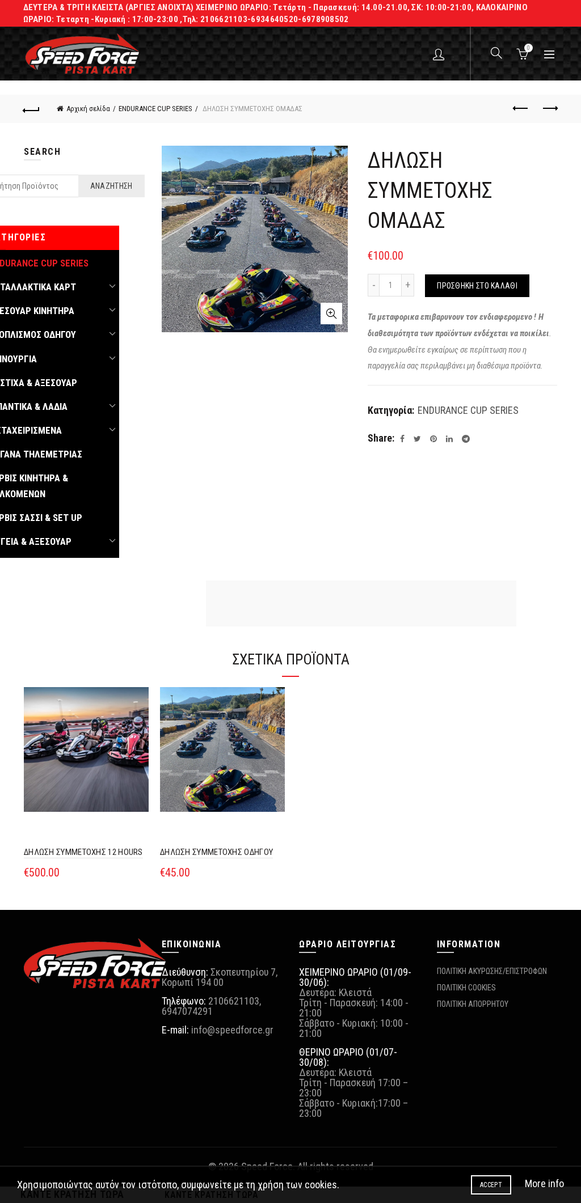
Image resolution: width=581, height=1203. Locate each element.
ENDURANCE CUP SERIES (155, 108)
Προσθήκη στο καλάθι (477, 285)
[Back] (32, 109)
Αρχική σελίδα (88, 108)
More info (544, 1183)
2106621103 (233, 1001)
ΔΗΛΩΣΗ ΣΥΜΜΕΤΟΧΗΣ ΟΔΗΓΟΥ (216, 852)
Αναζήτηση (111, 185)
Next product (549, 109)
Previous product (521, 109)
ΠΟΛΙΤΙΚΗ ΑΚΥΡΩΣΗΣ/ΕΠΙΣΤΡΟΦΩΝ (492, 971)
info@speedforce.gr (232, 1030)
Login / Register (440, 53)
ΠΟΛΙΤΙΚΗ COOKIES (466, 987)
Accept (491, 1185)
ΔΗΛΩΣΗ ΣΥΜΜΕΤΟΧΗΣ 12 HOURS (83, 852)
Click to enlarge (331, 313)
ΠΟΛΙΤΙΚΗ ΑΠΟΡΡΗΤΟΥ (472, 1004)
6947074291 (187, 1011)
